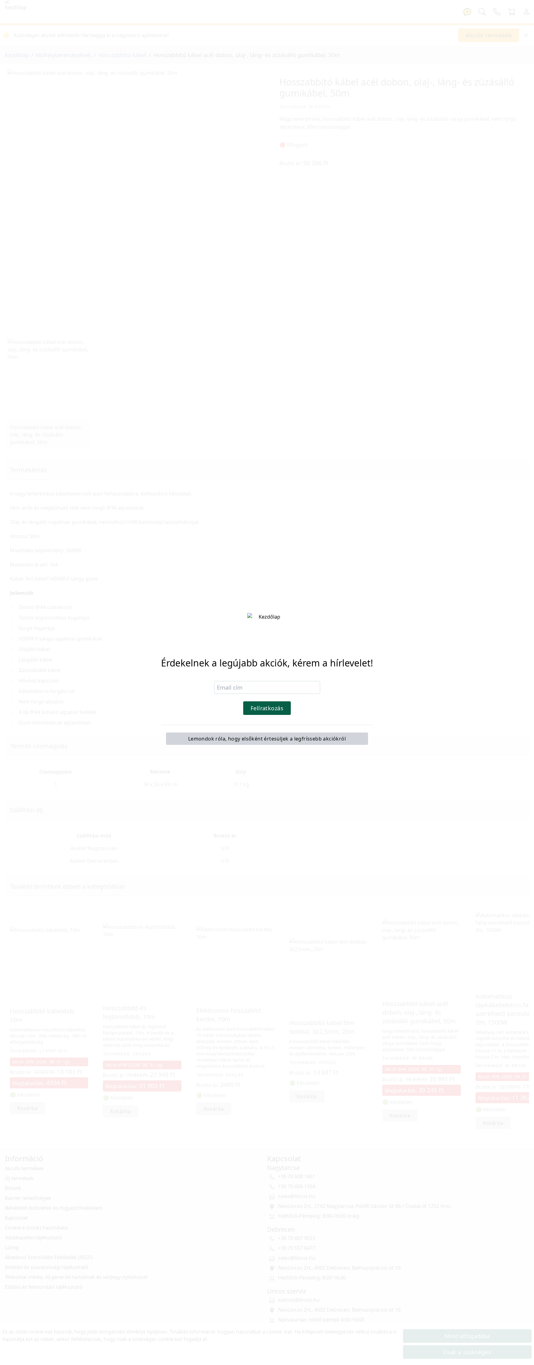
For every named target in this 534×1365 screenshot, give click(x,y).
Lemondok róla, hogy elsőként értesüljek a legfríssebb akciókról (267, 738)
